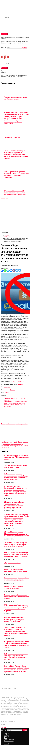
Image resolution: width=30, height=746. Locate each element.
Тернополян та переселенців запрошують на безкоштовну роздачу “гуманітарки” (14, 619)
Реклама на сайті (9, 31)
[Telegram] (16, 270)
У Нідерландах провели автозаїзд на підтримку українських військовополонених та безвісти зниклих (16, 656)
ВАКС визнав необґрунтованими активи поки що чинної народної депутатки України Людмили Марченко (16, 608)
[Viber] (13, 270)
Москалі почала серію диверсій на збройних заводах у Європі (16, 579)
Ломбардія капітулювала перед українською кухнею (15, 98)
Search (25, 47)
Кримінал (7, 26)
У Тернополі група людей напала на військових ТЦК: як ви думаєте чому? (16, 457)
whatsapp (6, 392)
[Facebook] (2, 270)
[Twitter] (19, 270)
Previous (3, 198)
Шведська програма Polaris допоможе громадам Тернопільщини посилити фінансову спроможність (14, 504)
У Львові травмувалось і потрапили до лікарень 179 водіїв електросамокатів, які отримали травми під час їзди (16, 476)
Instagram (7, 387)
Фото (5, 28)
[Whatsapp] (5, 270)
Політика (6, 25)
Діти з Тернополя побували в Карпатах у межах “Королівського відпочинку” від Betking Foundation (16, 174)
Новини (6, 23)
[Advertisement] (15, 214)
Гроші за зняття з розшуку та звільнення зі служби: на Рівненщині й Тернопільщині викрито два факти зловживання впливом (16, 154)
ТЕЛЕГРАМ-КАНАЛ (19, 381)
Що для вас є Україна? (12, 137)
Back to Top (4, 727)
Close (2, 728)
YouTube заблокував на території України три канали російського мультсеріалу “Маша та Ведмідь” (16, 554)
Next (7, 198)
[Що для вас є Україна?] (16, 130)
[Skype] (7, 270)
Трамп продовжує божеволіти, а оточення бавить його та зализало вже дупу (16, 596)
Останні (6, 17)
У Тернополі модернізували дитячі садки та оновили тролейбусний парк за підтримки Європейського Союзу (16, 644)
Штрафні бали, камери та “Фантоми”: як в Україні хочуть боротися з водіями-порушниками (16, 534)
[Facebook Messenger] (10, 270)
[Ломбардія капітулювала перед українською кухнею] (16, 90)
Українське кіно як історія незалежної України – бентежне (15, 570)
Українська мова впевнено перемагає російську (13, 587)
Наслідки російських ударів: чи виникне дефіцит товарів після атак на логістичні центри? (15, 544)
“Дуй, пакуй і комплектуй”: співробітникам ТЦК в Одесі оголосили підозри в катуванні (15, 192)
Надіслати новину (9, 29)
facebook (12, 390)
